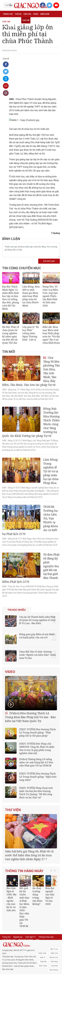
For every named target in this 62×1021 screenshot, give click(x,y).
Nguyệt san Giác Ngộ (12, 27)
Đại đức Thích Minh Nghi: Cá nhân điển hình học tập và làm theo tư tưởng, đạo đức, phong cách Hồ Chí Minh (10, 297)
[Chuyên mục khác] (56, 26)
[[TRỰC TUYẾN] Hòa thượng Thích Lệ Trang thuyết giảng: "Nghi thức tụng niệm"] (11, 777)
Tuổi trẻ (25, 20)
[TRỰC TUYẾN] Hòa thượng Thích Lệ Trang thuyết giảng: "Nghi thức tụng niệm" (38, 776)
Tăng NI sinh (53, 957)
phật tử (42, 957)
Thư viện (13, 809)
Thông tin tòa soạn (46, 937)
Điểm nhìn (44, 14)
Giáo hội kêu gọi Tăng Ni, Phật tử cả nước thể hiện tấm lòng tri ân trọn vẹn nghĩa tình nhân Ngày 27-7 (29, 855)
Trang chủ (8, 14)
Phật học (7, 20)
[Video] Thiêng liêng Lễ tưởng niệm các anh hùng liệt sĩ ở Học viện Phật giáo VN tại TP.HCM (36, 762)
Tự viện (35, 20)
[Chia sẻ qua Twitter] (6, 71)
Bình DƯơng (54, 970)
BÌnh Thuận (43, 966)
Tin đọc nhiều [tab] (16, 609)
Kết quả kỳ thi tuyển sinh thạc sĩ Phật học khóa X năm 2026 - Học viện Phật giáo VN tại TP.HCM (24, 907)
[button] (51, 900)
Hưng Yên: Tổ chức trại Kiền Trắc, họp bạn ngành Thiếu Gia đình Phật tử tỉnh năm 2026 (50, 296)
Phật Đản (43, 962)
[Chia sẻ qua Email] (6, 86)
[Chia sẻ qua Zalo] (6, 79)
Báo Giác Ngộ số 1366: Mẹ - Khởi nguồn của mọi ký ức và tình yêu (11, 899)
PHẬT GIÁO (42, 953)
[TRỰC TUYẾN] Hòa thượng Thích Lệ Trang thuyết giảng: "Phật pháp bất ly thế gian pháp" (37, 732)
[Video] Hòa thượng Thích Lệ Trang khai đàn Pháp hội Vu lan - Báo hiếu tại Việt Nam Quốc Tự (30, 717)
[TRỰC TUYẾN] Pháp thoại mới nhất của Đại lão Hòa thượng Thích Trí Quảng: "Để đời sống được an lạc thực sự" (36, 792)
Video (35, 14)
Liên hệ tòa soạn (9, 940)
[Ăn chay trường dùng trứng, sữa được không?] (38, 881)
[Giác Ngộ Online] (19, 944)
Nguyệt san (17, 937)
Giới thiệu (54, 966)
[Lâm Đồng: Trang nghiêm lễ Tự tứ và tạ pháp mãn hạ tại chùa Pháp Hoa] (21, 470)
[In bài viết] (6, 93)
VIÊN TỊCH (54, 953)
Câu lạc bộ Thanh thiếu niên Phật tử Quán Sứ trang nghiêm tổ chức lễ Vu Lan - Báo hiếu (37, 620)
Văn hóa (27, 14)
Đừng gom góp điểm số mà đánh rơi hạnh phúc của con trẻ (37, 636)
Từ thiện (36, 27)
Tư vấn (17, 20)
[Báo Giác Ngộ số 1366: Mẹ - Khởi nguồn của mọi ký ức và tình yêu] (12, 881)
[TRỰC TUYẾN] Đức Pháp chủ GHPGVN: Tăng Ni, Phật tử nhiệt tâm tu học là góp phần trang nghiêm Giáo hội (36, 748)
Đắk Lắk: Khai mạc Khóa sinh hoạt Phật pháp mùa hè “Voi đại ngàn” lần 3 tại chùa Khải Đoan (51, 334)
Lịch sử (27, 27)
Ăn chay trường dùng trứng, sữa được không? (37, 896)
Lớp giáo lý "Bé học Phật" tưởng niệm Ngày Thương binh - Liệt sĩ (30, 333)
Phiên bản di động (25, 940)
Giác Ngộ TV (30, 937)
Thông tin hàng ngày (24, 871)
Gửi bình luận (49, 261)
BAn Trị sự (54, 949)
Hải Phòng (54, 962)
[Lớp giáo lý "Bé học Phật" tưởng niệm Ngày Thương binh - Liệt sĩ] (31, 318)
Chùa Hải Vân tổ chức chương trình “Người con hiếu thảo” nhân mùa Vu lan (37, 655)
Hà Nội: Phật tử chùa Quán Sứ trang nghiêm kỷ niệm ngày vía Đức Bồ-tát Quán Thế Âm (10, 334)
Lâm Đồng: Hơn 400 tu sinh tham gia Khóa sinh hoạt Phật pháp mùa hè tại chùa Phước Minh (31, 296)
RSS (37, 940)
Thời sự (18, 14)
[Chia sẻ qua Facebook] (6, 64)
